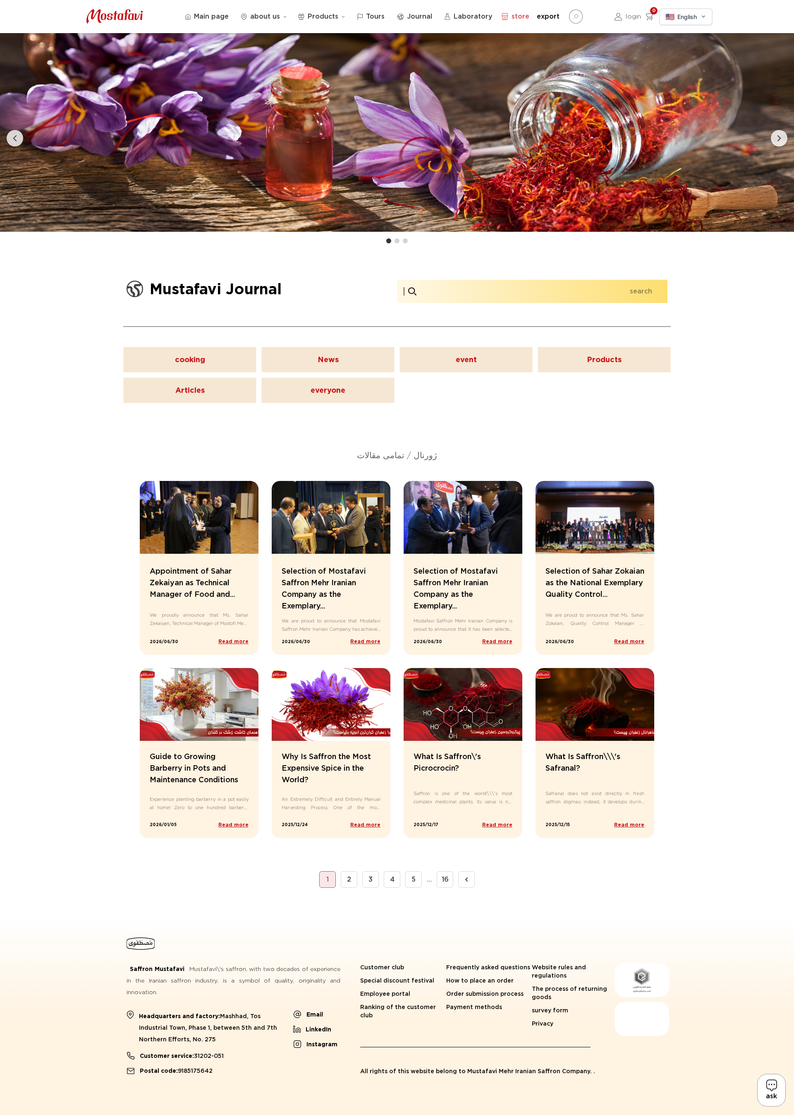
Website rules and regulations (559, 971)
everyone (328, 390)
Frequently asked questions (488, 967)
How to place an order (480, 980)
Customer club (382, 967)
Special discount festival (397, 980)
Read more (233, 641)
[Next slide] (779, 138)
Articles (190, 390)
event (466, 359)
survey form (550, 1010)
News (328, 359)
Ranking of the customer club (398, 1011)
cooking (190, 359)
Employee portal (385, 993)
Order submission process (485, 993)
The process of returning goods (569, 992)
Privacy (542, 1023)
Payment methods (474, 1007)
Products (604, 359)
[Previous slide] (15, 138)
